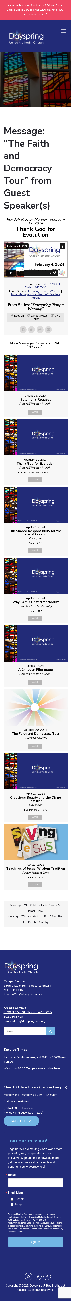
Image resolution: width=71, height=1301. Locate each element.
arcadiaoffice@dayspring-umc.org (24, 1021)
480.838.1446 (13, 990)
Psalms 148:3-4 (50, 284)
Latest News (39, 316)
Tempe (19, 1204)
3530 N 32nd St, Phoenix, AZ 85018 (28, 1012)
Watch (35, 412)
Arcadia (20, 1199)
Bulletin (19, 316)
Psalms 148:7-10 (35, 287)
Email (12, 1174)
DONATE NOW (21, 1121)
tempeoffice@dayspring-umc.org (24, 994)
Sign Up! (35, 1242)
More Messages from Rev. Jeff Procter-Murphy (35, 296)
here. (57, 1068)
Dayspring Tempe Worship (43, 291)
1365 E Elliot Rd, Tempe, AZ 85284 (27, 986)
